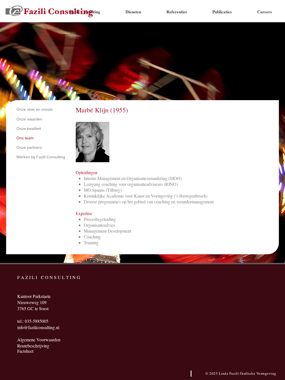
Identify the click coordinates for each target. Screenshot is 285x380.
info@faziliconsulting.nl (38, 327)
